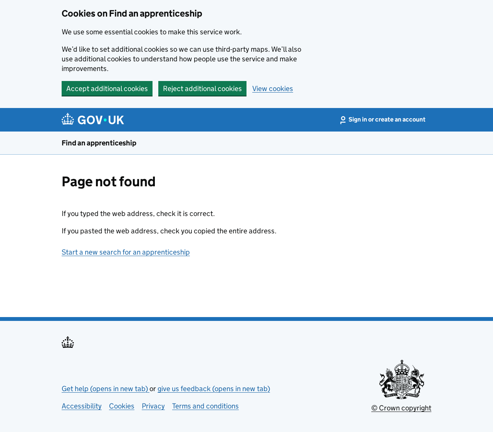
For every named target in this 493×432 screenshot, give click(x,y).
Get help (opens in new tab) (105, 388)
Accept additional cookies (107, 88)
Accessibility (82, 406)
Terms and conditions (205, 406)
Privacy (153, 406)
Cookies (121, 406)
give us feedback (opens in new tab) (214, 388)
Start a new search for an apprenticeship (126, 252)
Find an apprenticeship (99, 142)
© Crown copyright (401, 407)
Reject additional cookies (202, 88)
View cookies (272, 88)
